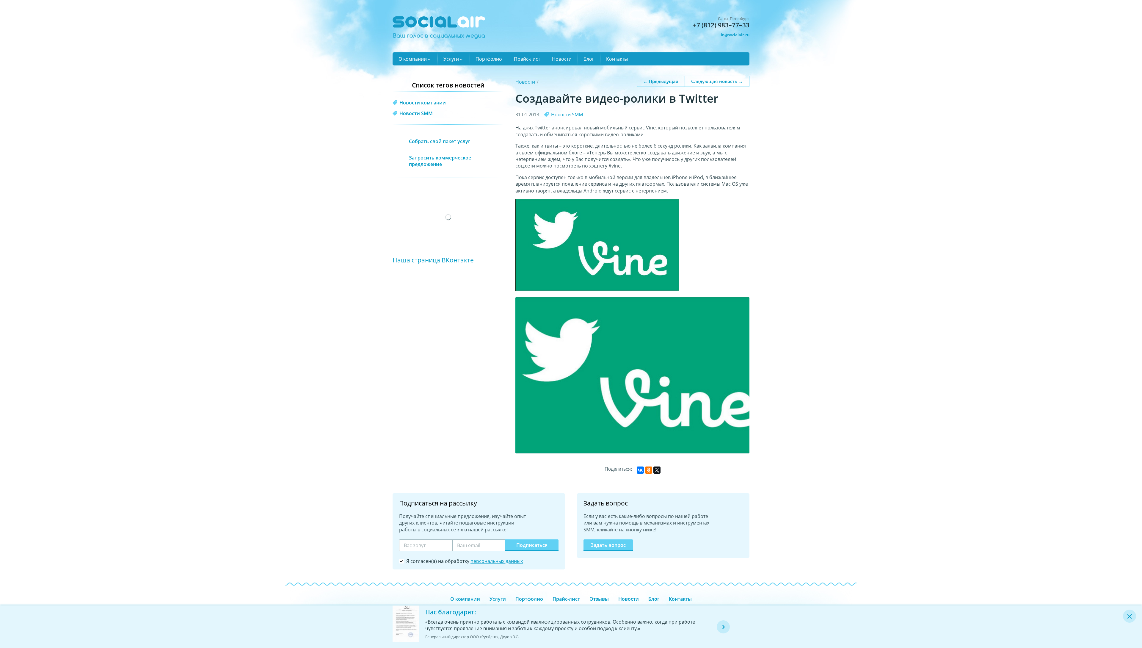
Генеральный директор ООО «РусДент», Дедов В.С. (472, 636)
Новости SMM (567, 114)
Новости (562, 59)
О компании (413, 59)
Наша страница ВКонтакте (433, 259)
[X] (657, 470)
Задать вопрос (608, 545)
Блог (588, 59)
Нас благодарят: (450, 612)
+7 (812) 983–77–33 (721, 25)
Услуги (451, 59)
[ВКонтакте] (640, 470)
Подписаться (532, 545)
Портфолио (489, 59)
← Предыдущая (660, 81)
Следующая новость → (717, 81)
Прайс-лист (527, 59)
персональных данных (496, 561)
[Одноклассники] (648, 470)
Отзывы (599, 599)
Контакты (617, 59)
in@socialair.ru (735, 34)
